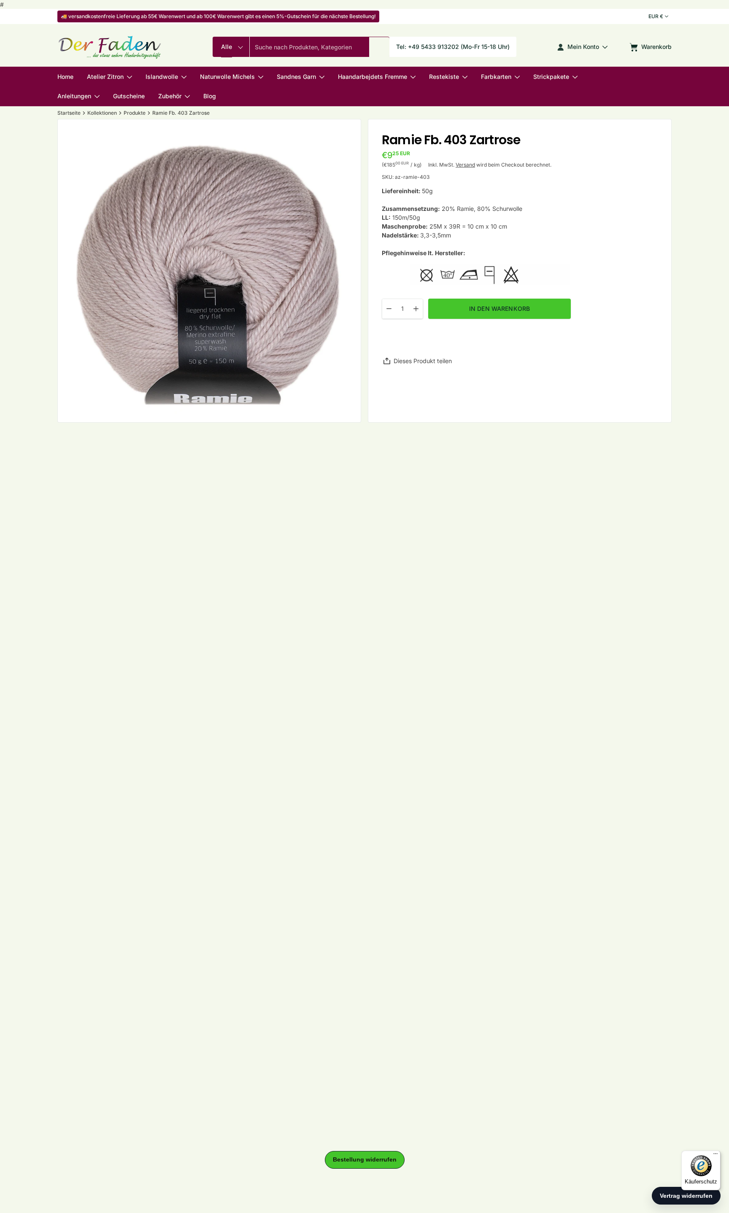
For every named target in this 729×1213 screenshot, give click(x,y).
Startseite (69, 113)
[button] (379, 47)
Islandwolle (162, 77)
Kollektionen (102, 113)
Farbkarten (496, 77)
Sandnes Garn (296, 77)
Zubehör (169, 96)
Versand (465, 165)
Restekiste (444, 77)
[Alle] (231, 47)
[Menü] (715, 1156)
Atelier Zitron (105, 77)
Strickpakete (551, 77)
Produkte (135, 113)
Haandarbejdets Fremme (372, 77)
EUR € (655, 16)
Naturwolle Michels (227, 77)
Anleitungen (74, 96)
